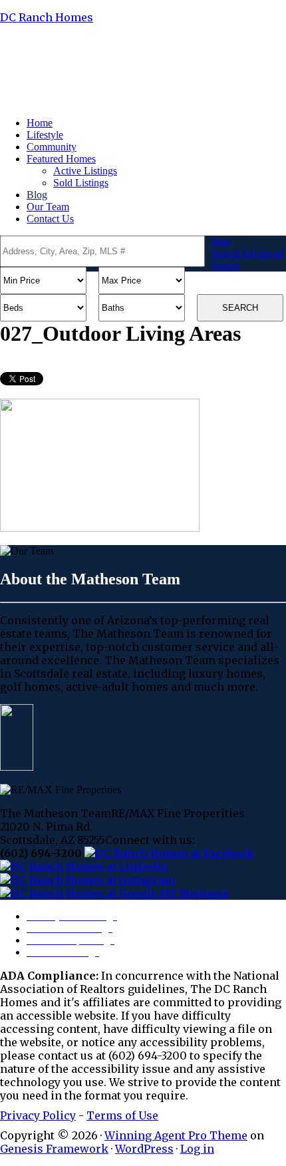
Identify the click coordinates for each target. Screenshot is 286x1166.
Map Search (226, 247)
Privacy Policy (38, 1115)
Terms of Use (122, 1115)
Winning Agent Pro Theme (175, 1135)
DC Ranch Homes (46, 17)
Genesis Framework (54, 1148)
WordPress (144, 1148)
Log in (197, 1148)
